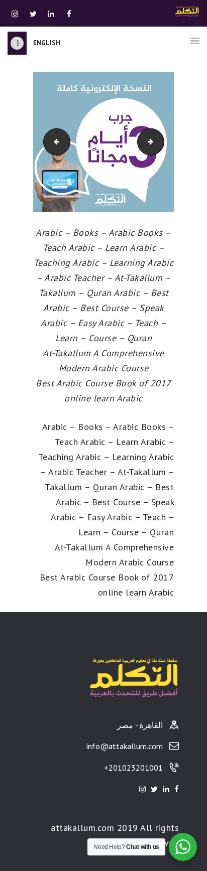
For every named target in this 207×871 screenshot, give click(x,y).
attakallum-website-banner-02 (46, 141)
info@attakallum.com (124, 746)
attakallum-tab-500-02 (153, 141)
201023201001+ (133, 768)
